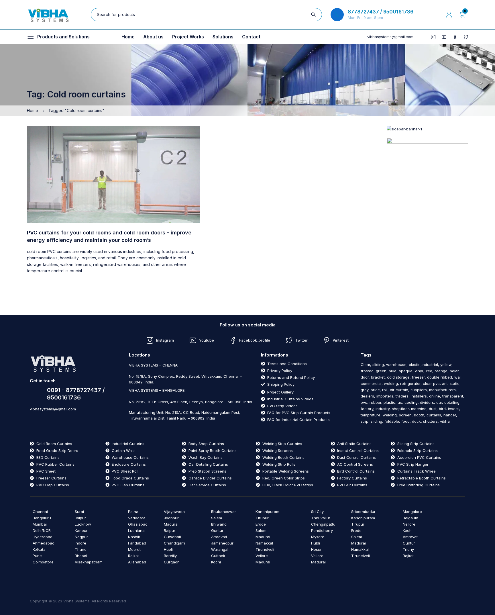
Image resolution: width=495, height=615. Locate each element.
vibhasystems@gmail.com (390, 36)
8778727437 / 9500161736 (380, 12)
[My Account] (449, 14)
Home (32, 110)
